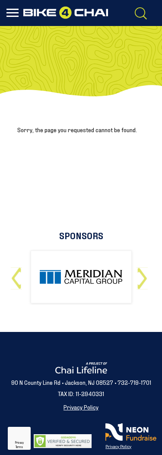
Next (144, 275)
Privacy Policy (81, 406)
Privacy (19, 442)
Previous (18, 275)
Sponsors (81, 235)
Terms (19, 446)
